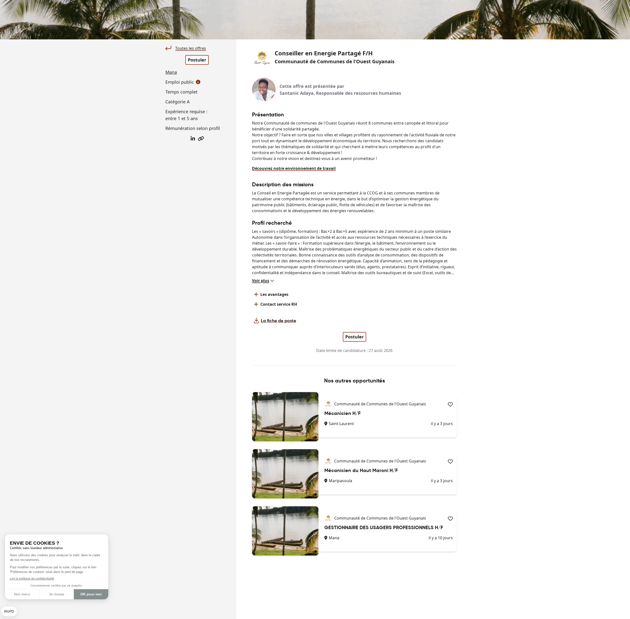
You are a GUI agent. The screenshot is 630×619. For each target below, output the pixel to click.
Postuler (197, 60)
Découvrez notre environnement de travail (294, 168)
